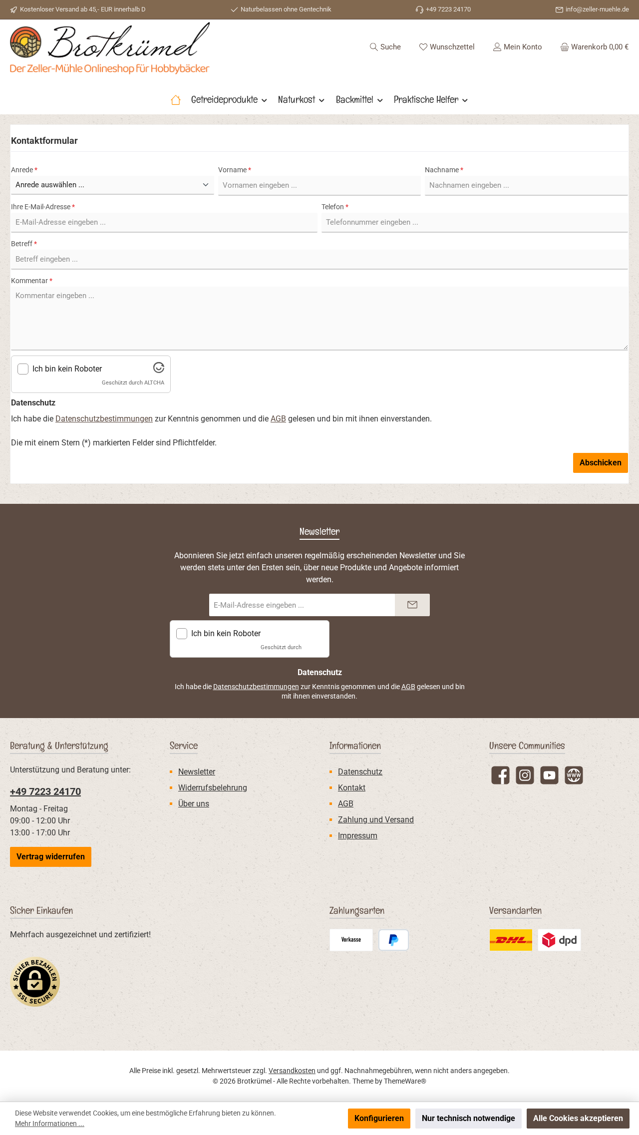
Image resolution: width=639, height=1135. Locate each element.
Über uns (193, 803)
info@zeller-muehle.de (597, 9)
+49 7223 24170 (45, 791)
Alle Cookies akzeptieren (578, 1118)
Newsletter (196, 771)
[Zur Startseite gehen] (110, 48)
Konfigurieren (379, 1118)
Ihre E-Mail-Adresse (43, 207)
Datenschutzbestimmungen (104, 418)
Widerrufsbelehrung (212, 787)
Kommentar (31, 281)
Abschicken (601, 462)
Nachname (444, 170)
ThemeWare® (405, 1081)
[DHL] (511, 940)
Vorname (234, 170)
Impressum (357, 835)
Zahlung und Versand (376, 819)
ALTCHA (154, 382)
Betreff (24, 244)
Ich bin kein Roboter (67, 369)
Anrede (24, 170)
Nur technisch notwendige (468, 1118)
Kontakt (351, 787)
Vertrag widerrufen (50, 856)
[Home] (175, 99)
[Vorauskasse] (351, 940)
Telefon (334, 207)
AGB (278, 418)
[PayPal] (393, 940)
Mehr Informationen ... (49, 1124)
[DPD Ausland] (559, 940)
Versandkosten (292, 1071)
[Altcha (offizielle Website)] (158, 370)
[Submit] (412, 605)
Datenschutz (360, 771)
